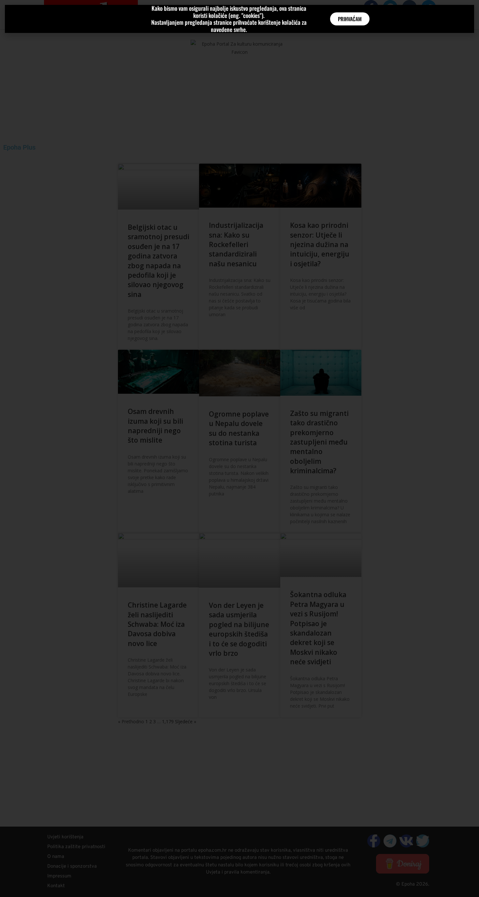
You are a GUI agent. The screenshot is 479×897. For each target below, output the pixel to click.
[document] (239, 448)
